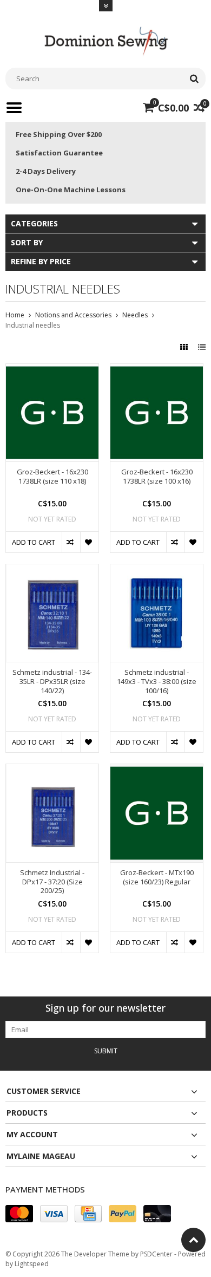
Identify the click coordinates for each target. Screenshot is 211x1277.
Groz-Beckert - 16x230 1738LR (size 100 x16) (157, 476)
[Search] (194, 78)
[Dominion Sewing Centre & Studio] (105, 40)
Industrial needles (32, 325)
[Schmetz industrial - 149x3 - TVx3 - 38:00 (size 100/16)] (156, 570)
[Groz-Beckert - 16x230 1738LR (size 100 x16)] (156, 369)
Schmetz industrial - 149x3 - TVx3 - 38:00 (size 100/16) (156, 681)
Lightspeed (32, 1263)
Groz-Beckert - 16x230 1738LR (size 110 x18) (52, 476)
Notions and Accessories (73, 315)
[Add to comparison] (71, 542)
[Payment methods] (19, 1213)
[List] (202, 347)
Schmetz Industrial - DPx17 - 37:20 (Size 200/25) (52, 882)
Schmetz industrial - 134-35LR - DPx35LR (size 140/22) (52, 681)
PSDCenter (156, 1254)
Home (14, 315)
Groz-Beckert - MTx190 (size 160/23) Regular (157, 877)
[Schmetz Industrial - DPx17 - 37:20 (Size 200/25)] (52, 770)
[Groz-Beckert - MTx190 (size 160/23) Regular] (156, 770)
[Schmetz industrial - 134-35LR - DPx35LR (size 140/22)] (52, 570)
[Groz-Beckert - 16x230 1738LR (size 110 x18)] (52, 369)
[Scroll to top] (193, 1240)
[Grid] (185, 347)
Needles (135, 315)
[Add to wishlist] (89, 542)
